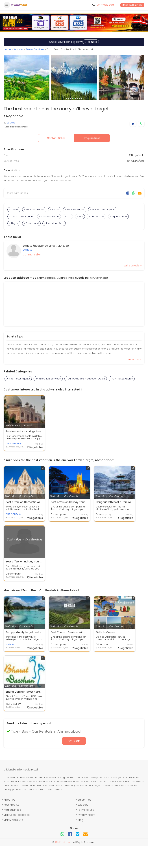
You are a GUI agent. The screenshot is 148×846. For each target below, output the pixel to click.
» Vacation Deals (49, 216)
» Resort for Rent (54, 223)
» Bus (80, 216)
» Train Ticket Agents (21, 216)
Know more (135, 359)
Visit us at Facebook (17, 815)
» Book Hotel (31, 223)
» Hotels (54, 209)
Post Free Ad (11, 805)
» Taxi (68, 216)
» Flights (13, 223)
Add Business (12, 810)
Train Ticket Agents (122, 378)
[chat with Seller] (133, 124)
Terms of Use (86, 810)
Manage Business (132, 5)
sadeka (27, 249)
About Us (9, 799)
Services (18, 49)
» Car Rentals (96, 216)
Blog (80, 820)
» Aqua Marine (118, 216)
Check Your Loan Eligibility (73, 42)
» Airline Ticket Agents (102, 209)
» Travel (13, 209)
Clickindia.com (63, 842)
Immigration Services (48, 378)
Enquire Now (92, 138)
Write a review (133, 265)
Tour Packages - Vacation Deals (85, 378)
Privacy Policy (86, 815)
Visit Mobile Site (13, 820)
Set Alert (74, 741)
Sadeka (11, 122)
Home (7, 49)
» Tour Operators (34, 209)
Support (83, 805)
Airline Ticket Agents (18, 378)
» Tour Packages (74, 209)
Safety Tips (84, 799)
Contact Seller (56, 138)
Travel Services (35, 49)
